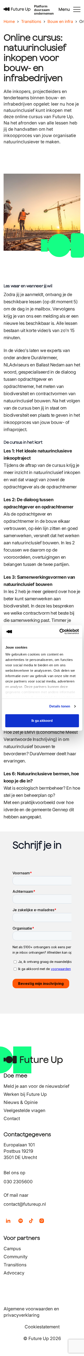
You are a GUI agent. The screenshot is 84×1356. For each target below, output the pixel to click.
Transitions (31, 21)
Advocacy (14, 1273)
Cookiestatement (42, 1326)
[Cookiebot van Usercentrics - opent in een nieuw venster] (60, 631)
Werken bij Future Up (25, 1094)
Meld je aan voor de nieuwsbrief (36, 1086)
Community (16, 1256)
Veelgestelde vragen (24, 1110)
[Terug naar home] (17, 9)
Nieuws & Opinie (21, 1102)
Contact (12, 1118)
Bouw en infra (60, 21)
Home (9, 21)
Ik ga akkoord (42, 720)
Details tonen (59, 706)
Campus (12, 1248)
